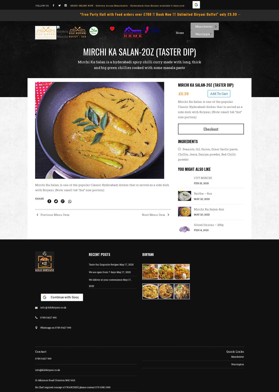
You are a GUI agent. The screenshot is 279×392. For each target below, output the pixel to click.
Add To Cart (219, 94)
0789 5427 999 (43, 358)
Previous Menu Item (54, 215)
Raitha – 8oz (203, 193)
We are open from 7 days (102, 272)
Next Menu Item (154, 215)
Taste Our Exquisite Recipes (104, 264)
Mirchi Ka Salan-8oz (209, 209)
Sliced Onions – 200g (209, 225)
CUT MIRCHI (203, 178)
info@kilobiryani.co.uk (47, 369)
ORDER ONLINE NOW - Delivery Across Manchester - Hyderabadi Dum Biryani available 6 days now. (127, 5)
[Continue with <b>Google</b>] (196, 5)
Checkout (210, 129)
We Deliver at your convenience (105, 279)
